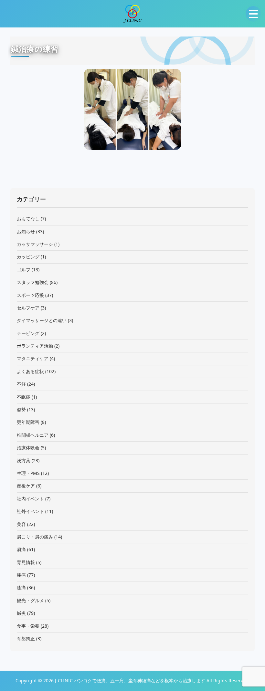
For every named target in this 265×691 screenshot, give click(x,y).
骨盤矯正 (26, 638)
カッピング (28, 257)
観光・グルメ (30, 600)
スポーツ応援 (30, 295)
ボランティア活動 (35, 346)
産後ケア (26, 486)
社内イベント (30, 499)
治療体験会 (28, 448)
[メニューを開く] (253, 14)
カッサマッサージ (35, 244)
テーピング (28, 333)
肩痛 (21, 549)
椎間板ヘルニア (32, 435)
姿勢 (21, 409)
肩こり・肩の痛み (35, 537)
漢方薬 (23, 460)
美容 (21, 524)
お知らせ (26, 231)
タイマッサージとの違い (42, 320)
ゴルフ (23, 270)
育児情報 (26, 562)
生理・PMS (28, 473)
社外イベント (30, 511)
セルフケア (28, 308)
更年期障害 (28, 422)
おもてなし (28, 218)
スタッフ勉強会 (32, 282)
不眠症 (23, 397)
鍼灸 (21, 613)
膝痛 (21, 587)
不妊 (21, 384)
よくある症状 (30, 371)
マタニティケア (32, 358)
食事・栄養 (28, 626)
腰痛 (21, 575)
